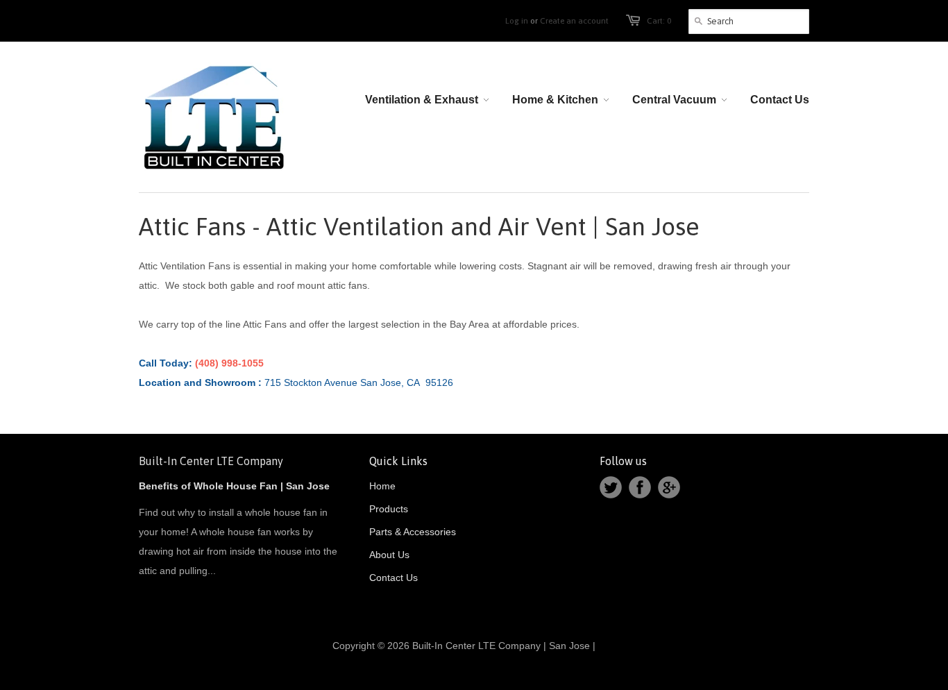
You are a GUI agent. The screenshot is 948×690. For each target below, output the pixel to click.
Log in (516, 21)
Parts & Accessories (412, 531)
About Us (389, 554)
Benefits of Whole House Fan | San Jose (234, 485)
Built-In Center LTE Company (211, 461)
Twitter (611, 487)
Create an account (574, 21)
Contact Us (393, 577)
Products (388, 508)
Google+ (669, 487)
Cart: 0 (659, 21)
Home (382, 485)
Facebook (640, 487)
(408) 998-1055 (230, 363)
